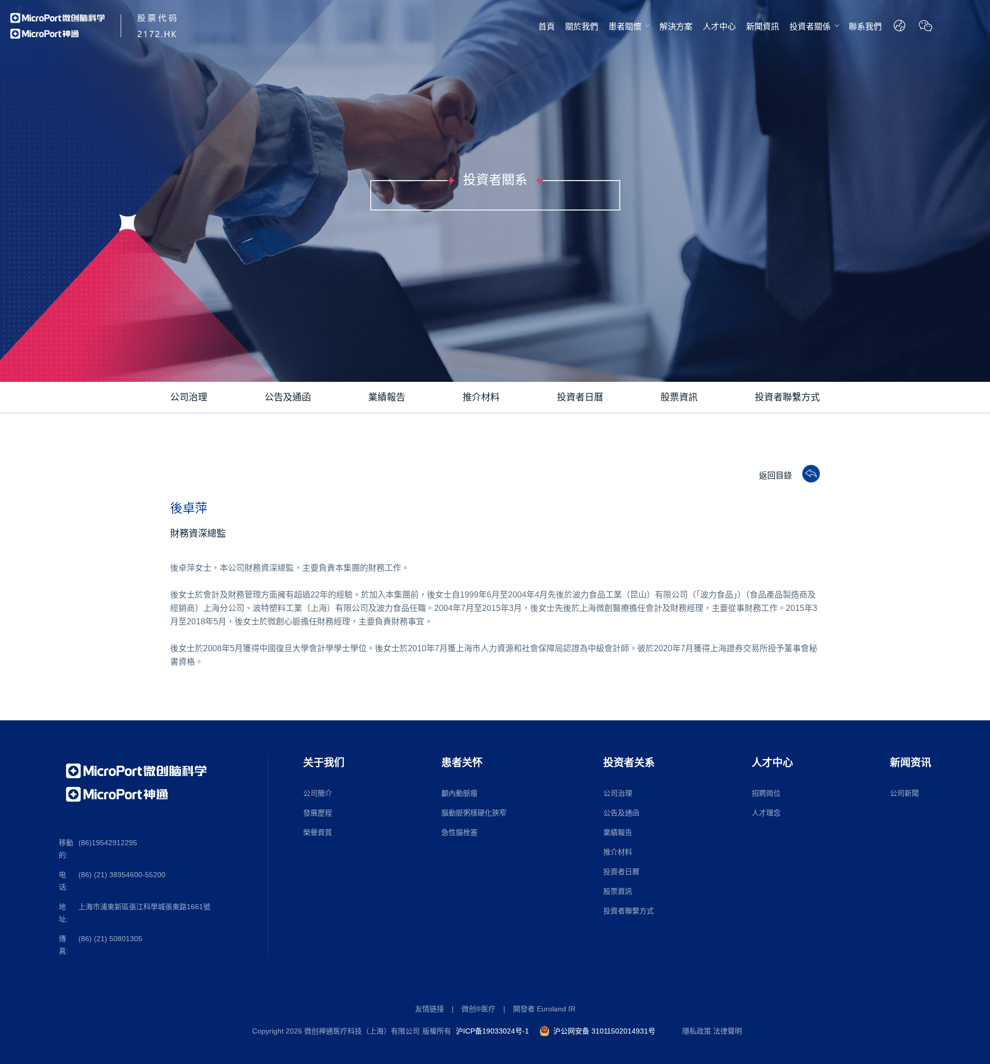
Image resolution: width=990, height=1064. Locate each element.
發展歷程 (317, 813)
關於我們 (581, 26)
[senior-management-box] (806, 475)
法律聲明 (727, 1031)
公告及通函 (621, 813)
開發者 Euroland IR (544, 1009)
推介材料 (617, 852)
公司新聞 (904, 793)
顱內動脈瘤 (459, 793)
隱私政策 (696, 1031)
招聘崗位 (766, 793)
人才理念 (766, 813)
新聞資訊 (762, 26)
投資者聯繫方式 (628, 911)
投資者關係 (810, 26)
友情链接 (429, 1009)
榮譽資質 (317, 832)
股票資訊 (617, 891)
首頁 (546, 26)
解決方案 (675, 26)
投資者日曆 (621, 871)
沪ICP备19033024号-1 (492, 1031)
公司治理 (617, 793)
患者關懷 (624, 26)
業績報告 (617, 832)
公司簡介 (317, 793)
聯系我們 (865, 26)
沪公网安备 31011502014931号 (604, 1031)
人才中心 (719, 26)
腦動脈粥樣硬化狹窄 (473, 813)
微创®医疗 (478, 1009)
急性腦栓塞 (459, 832)
